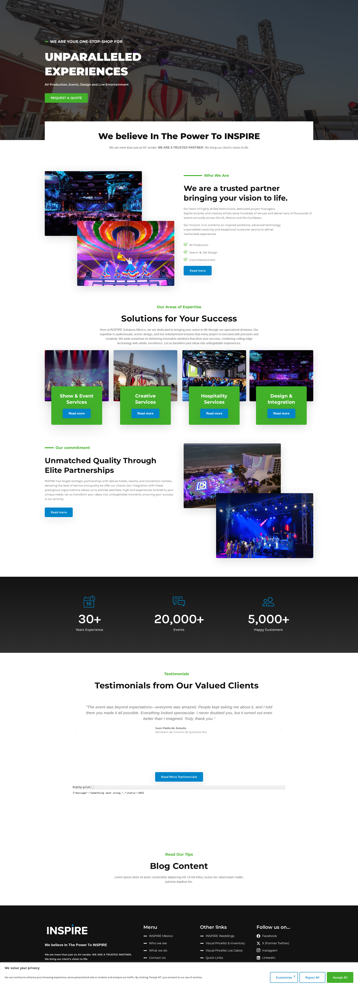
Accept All (340, 977)
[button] (76, 730)
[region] (179, 974)
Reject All (312, 977)
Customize (284, 977)
